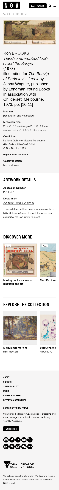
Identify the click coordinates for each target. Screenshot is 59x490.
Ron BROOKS (16, 53)
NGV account (14, 421)
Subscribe (11, 429)
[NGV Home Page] (11, 5)
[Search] (50, 6)
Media (6, 391)
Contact (7, 382)
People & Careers (12, 396)
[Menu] (54, 6)
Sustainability (11, 387)
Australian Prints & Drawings (18, 202)
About (6, 377)
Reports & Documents (14, 400)
